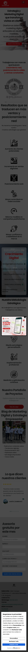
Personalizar (14, 638)
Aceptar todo (13, 644)
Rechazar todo (14, 641)
